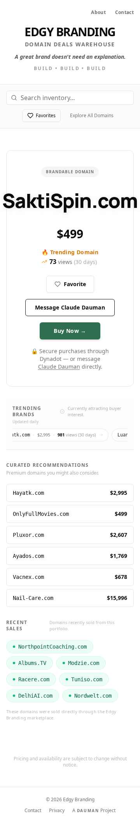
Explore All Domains (92, 115)
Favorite (75, 284)
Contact (124, 12)
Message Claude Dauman (70, 307)
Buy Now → (70, 330)
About (98, 12)
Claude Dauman (59, 366)
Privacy (57, 810)
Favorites (46, 115)
